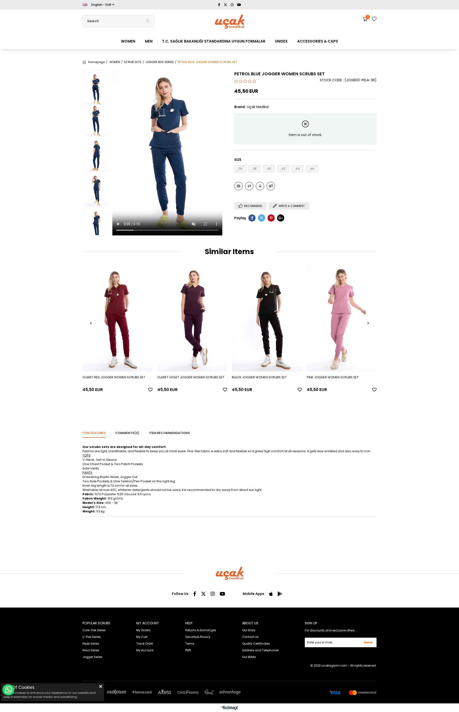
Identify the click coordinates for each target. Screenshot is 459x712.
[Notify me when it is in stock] (271, 186)
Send (368, 642)
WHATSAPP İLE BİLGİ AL (8, 689)
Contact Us (250, 637)
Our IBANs (249, 657)
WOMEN (128, 41)
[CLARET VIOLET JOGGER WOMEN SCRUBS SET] (192, 318)
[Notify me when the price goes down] (260, 186)
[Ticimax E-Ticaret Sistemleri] (229, 708)
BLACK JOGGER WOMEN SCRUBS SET (259, 377)
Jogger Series (92, 657)
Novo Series (90, 650)
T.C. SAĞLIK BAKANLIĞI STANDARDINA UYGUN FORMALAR (213, 41)
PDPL (188, 650)
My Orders (143, 630)
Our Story (248, 630)
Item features (94, 433)
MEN (149, 41)
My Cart (142, 637)
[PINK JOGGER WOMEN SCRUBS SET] (342, 318)
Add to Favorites (150, 389)
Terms (189, 643)
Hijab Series (90, 643)
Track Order (144, 643)
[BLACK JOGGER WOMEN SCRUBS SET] (267, 318)
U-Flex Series (91, 637)
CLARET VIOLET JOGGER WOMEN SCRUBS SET (190, 377)
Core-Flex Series (94, 630)
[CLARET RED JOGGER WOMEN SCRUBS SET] (117, 318)
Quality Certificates (256, 643)
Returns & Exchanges (200, 630)
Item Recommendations (169, 433)
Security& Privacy (197, 637)
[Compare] (249, 186)
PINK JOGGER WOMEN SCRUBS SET (333, 377)
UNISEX (281, 41)
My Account (144, 650)
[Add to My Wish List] (238, 186)
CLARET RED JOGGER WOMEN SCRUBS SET (113, 377)
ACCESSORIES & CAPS (317, 41)
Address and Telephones (260, 650)
